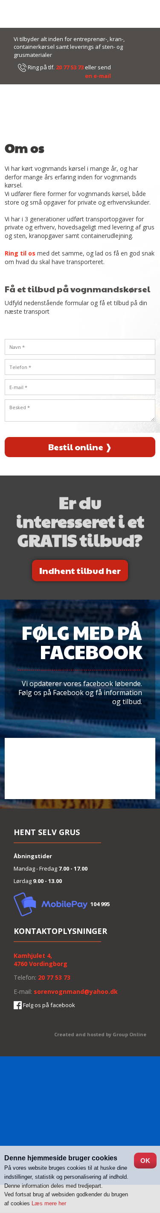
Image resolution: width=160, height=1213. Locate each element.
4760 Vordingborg (40, 964)
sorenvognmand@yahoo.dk (76, 991)
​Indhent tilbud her (80, 571)
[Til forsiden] (80, 111)
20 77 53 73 (70, 67)
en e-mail (98, 76)
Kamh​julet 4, (33, 955)
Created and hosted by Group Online (100, 1034)
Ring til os (20, 253)
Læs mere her (49, 1203)
